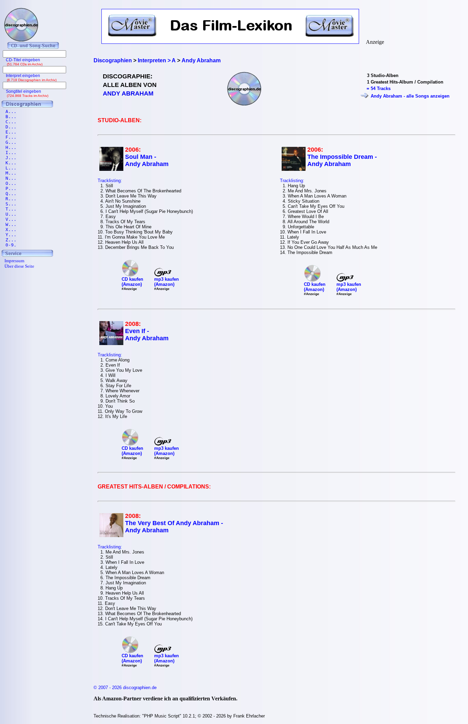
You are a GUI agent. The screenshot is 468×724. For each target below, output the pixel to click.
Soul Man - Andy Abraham (147, 160)
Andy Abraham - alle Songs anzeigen (410, 96)
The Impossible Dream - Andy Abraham (342, 160)
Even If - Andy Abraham (147, 335)
